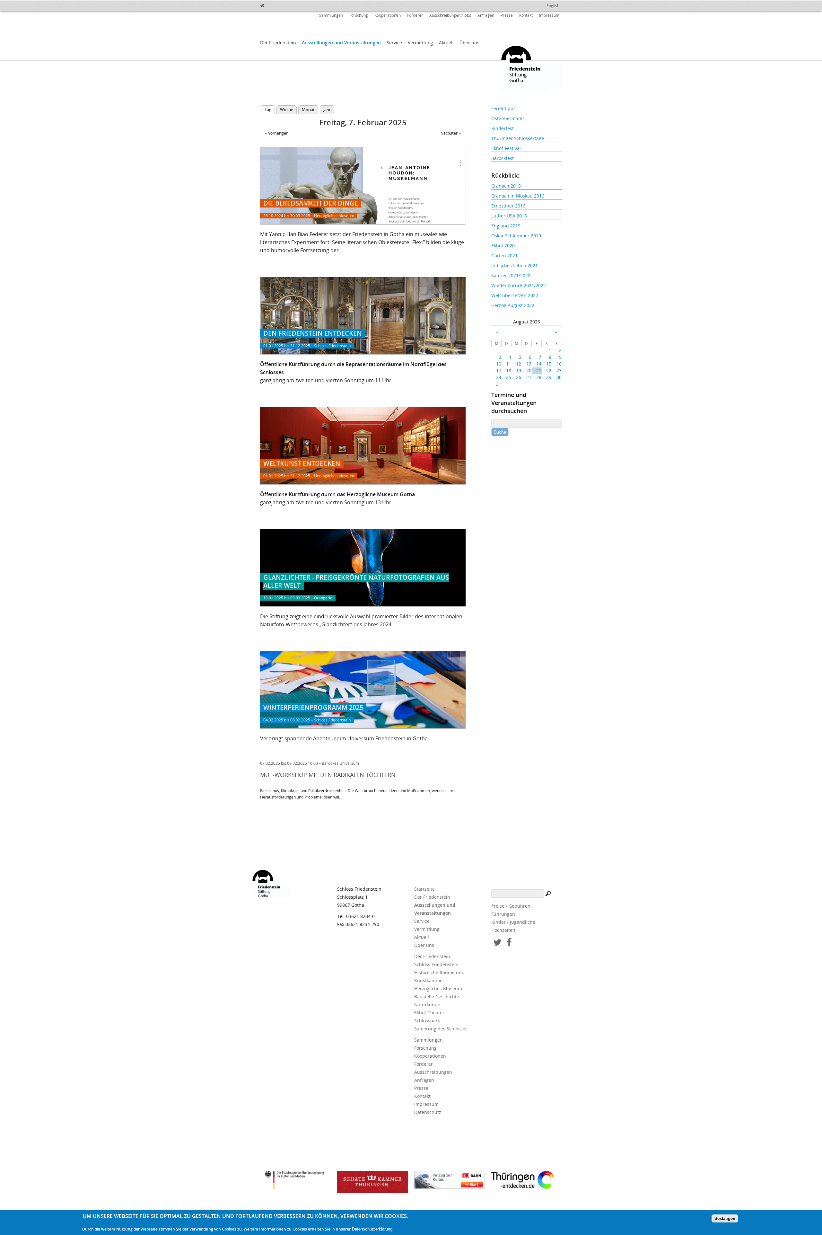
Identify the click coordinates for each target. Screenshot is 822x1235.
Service (394, 43)
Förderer (415, 15)
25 (508, 377)
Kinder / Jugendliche (513, 922)
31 (498, 384)
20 (528, 370)
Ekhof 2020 (503, 246)
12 (518, 364)
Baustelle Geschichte (436, 996)
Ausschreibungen (433, 1072)
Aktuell (446, 43)
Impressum (549, 15)
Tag (270, 109)
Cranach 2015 (506, 186)
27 (528, 377)
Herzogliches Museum (438, 988)
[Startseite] (276, 5)
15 (548, 364)
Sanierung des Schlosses (441, 1029)
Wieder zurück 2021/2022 (518, 285)
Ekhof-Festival (506, 148)
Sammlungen (331, 15)
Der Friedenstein (278, 43)
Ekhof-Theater (429, 1013)
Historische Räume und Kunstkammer (439, 976)
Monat (308, 109)
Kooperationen (387, 15)
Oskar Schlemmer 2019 (516, 236)
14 (538, 364)
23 (558, 370)
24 (498, 377)
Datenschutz (427, 1112)
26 (518, 377)
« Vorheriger (276, 133)
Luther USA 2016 (509, 216)
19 (518, 370)
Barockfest (502, 158)
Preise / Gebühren (510, 906)
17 (498, 370)
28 (538, 377)
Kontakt (526, 15)
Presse (507, 15)
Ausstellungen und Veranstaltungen (341, 43)
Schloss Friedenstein (436, 964)
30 (558, 377)
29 (548, 377)
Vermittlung (420, 43)
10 (498, 364)
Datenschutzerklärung (372, 1229)
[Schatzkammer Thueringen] (372, 1182)
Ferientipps (503, 108)
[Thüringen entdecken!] (526, 1181)
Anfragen (485, 15)
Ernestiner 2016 (508, 206)
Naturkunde (427, 1004)
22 (548, 370)
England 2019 (505, 226)
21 (538, 370)
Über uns (469, 43)
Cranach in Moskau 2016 (517, 196)
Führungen (503, 914)
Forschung (358, 15)
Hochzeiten (503, 930)
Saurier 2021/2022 (510, 275)
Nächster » (451, 133)
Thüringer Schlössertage (517, 138)
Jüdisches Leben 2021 (514, 265)
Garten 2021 (504, 255)
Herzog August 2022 (512, 305)
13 (528, 364)
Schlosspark (427, 1021)
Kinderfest (502, 128)
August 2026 (526, 322)
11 (508, 364)
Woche (286, 109)
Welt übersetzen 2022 (514, 295)
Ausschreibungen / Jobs (450, 15)
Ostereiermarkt (507, 118)
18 (508, 370)
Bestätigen (724, 1218)
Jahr (327, 109)
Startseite (424, 889)
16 (558, 364)
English (553, 5)
